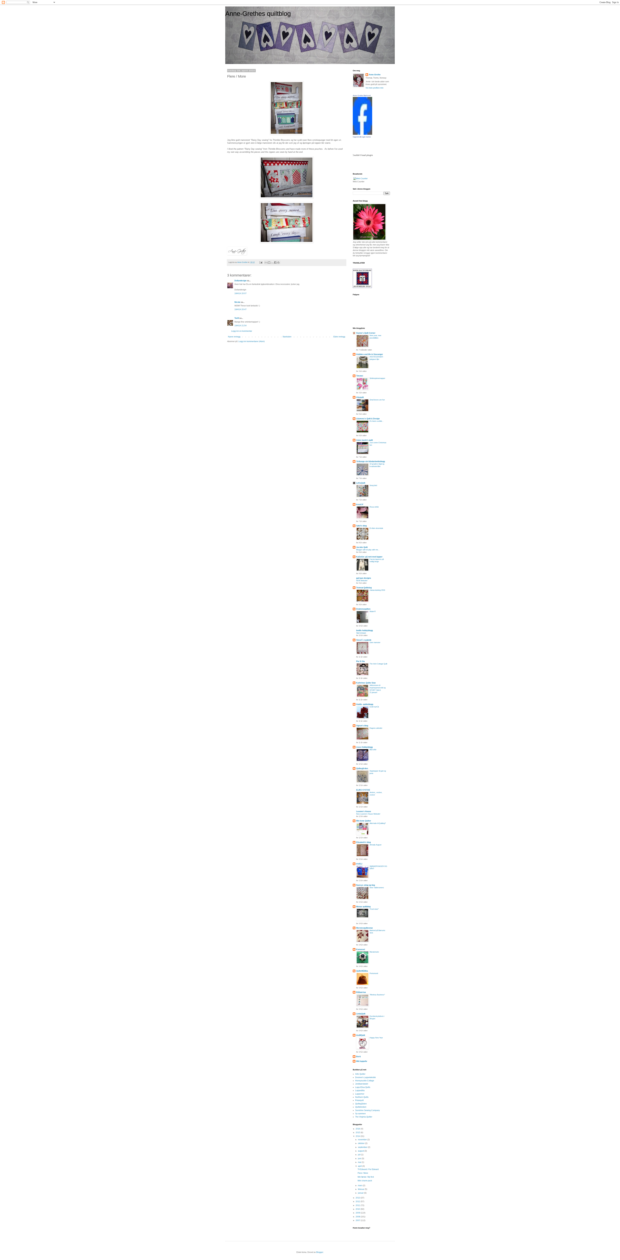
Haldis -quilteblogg (364, 704)
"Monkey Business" (377, 995)
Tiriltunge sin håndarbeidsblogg (370, 461)
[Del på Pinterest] (278, 262)
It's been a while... (376, 421)
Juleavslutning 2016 (377, 590)
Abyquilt (360, 397)
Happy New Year (376, 1038)
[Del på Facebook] (275, 262)
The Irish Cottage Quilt (378, 664)
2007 (358, 1220)
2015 (358, 1132)
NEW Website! (361, 581)
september (363, 1147)
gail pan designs (363, 578)
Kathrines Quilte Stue (366, 683)
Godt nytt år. (374, 707)
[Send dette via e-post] (266, 262)
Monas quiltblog (363, 906)
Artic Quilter (360, 1074)
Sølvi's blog (361, 526)
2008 (358, 1217)
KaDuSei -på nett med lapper (369, 557)
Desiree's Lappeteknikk (365, 1077)
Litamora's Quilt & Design (368, 419)
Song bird (373, 485)
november (362, 1139)
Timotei (359, 376)
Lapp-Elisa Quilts (362, 1087)
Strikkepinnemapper (377, 378)
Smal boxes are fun (377, 400)
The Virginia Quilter (363, 1117)
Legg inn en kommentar (241, 331)
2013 (358, 1198)
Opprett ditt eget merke (362, 137)
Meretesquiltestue (364, 928)
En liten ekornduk (376, 528)
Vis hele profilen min (374, 88)
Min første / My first (366, 1177)
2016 (358, 1129)
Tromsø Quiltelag (364, 588)
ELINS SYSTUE (363, 790)
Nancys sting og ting (365, 885)
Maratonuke (374, 952)
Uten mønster (375, 642)
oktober (361, 1143)
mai (360, 1162)
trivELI (359, 864)
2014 (358, 1136)
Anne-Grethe (375, 75)
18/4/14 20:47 (240, 309)
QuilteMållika (362, 971)
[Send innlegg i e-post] (261, 262)
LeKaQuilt (360, 483)
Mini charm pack (365, 1181)
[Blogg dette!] (269, 262)
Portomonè (374, 973)
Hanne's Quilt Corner (365, 333)
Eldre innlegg (339, 337)
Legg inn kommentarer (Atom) (251, 341)
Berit (358, 1056)
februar (361, 1189)
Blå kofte (373, 750)
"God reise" (374, 909)
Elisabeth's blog (363, 842)
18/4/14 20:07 (240, 293)
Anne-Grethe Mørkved (362, 95)
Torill (236, 318)
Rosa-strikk (374, 507)
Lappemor (359, 1094)
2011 (358, 1205)
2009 (358, 1213)
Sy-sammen (360, 1113)
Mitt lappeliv (361, 1061)
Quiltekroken (360, 1107)
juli (359, 1155)
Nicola (237, 302)
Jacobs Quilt (362, 547)
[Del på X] (272, 262)
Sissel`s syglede (363, 640)
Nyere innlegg (234, 337)
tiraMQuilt (360, 1035)
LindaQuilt (360, 1014)
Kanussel (360, 949)
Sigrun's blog (362, 726)
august (361, 1151)
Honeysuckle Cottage (364, 1081)
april (360, 1166)
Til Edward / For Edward (368, 1169)
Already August (375, 845)
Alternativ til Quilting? (378, 823)
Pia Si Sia (360, 661)
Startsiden (287, 337)
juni (360, 1158)
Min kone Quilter (363, 821)
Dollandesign (240, 281)
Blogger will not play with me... (367, 550)
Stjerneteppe (361, 633)
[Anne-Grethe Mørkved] (362, 134)
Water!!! (373, 611)
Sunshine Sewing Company (367, 1110)
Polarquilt (359, 1100)
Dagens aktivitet (376, 728)
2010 (358, 1209)
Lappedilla (360, 1090)
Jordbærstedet (361, 1084)
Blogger (319, 1252)
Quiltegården (362, 768)
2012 (358, 1201)
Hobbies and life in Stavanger (369, 354)
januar (361, 1193)
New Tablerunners (377, 888)
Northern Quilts (361, 1097)
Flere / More (363, 1173)
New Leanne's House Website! (368, 814)
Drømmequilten (363, 609)
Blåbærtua (361, 992)
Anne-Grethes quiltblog (258, 13)
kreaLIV (359, 504)
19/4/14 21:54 (240, 325)
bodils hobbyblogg (364, 630)
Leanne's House (363, 811)
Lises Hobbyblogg (364, 747)
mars (360, 1185)
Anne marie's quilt (364, 440)
